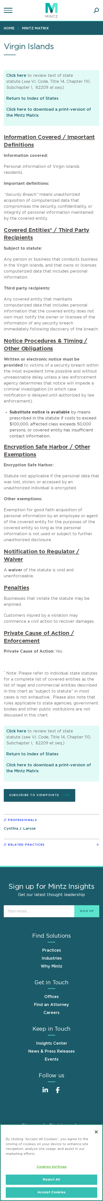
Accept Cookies (52, 1192)
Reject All (51, 1179)
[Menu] (9, 10)
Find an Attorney (51, 1005)
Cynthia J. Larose (20, 828)
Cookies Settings (51, 1167)
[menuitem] (10, 28)
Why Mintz (51, 966)
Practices (51, 950)
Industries (52, 958)
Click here (16, 76)
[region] (51, 1162)
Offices (51, 997)
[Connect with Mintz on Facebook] (58, 1092)
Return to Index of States (32, 98)
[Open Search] (96, 10)
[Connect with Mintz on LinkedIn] (45, 1092)
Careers (52, 1013)
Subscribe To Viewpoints (34, 795)
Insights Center (51, 1043)
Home (9, 28)
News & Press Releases (51, 1051)
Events (51, 1059)
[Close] (96, 1131)
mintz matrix (35, 28)
